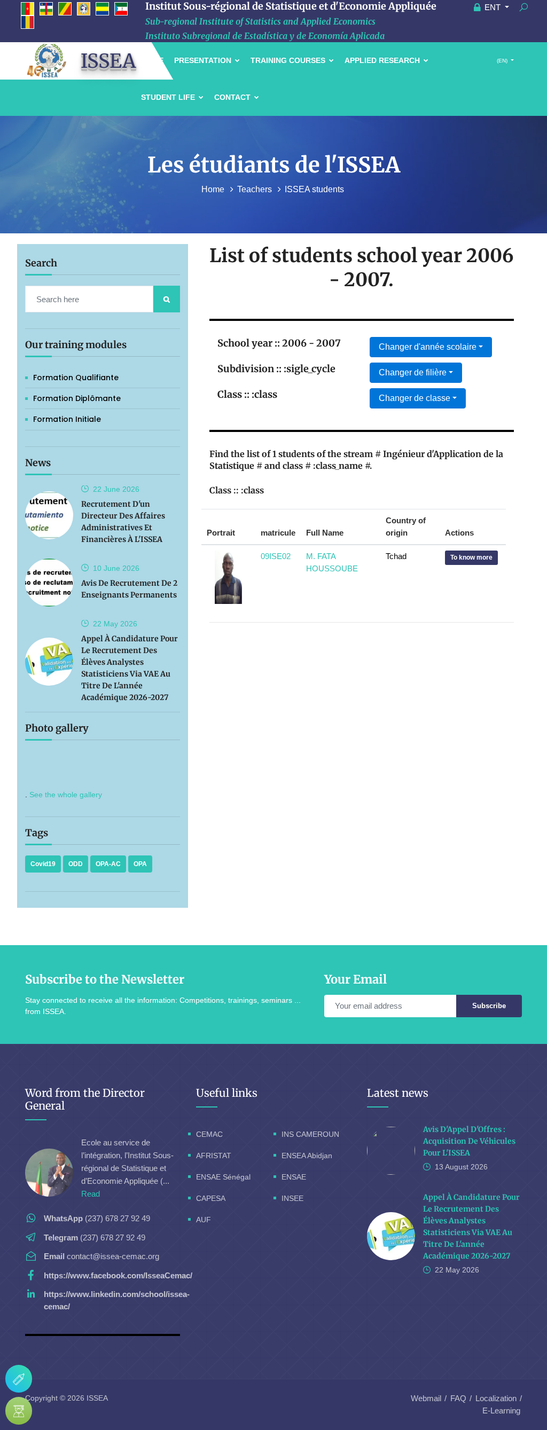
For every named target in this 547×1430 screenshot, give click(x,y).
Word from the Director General (85, 1099)
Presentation (203, 60)
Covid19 (43, 864)
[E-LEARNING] (18, 1411)
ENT (492, 7)
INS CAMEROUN (310, 1134)
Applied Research (383, 60)
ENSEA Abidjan (307, 1155)
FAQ (458, 1398)
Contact (233, 97)
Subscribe (489, 1006)
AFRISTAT (213, 1155)
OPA (140, 864)
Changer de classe (414, 398)
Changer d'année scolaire (427, 346)
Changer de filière (413, 372)
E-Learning (501, 1410)
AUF (203, 1219)
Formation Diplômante (77, 398)
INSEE (292, 1198)
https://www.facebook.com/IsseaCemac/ (118, 1275)
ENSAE (294, 1177)
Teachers (255, 189)
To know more (471, 557)
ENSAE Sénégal (223, 1177)
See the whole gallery (65, 794)
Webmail (426, 1398)
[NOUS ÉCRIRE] (18, 1379)
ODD (75, 864)
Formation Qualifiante (76, 377)
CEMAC (209, 1134)
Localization (496, 1398)
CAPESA (210, 1198)
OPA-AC (108, 864)
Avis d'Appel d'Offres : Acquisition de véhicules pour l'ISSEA (469, 1141)
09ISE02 (276, 556)
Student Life (169, 97)
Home (213, 189)
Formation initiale (67, 419)
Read (90, 1193)
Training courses (289, 60)
